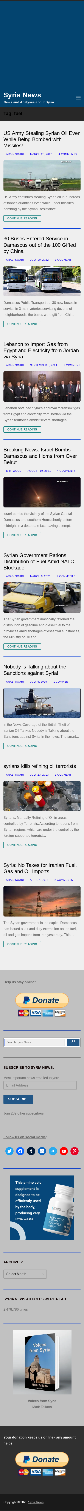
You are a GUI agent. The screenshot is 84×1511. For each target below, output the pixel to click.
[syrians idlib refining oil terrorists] (42, 796)
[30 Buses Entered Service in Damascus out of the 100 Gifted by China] (42, 281)
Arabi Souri (15, 154)
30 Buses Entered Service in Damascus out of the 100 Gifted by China (39, 245)
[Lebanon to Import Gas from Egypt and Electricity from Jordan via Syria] (42, 386)
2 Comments (63, 880)
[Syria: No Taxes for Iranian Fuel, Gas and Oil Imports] (42, 901)
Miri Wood (14, 471)
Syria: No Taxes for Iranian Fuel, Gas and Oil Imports (40, 868)
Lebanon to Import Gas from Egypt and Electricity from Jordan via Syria (41, 350)
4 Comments (67, 154)
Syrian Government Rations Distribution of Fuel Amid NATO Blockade (39, 561)
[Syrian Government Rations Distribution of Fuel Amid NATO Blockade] (42, 597)
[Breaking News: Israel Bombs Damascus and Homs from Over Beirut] (42, 492)
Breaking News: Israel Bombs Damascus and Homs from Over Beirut (40, 456)
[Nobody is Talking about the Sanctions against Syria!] (42, 703)
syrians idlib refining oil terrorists (39, 766)
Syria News (22, 95)
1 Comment (63, 260)
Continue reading (22, 218)
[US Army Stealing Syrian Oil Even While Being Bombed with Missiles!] (42, 175)
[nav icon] (78, 97)
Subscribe (18, 1099)
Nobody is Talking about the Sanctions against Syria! (34, 670)
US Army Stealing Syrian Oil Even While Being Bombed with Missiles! (42, 139)
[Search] (73, 1042)
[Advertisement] (42, 45)
